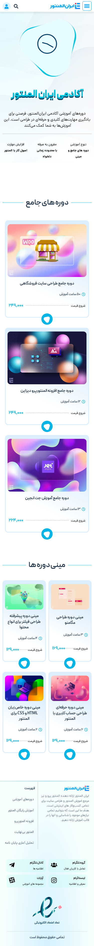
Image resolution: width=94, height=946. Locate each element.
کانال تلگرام (36, 863)
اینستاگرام (79, 878)
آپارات (40, 878)
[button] (87, 6)
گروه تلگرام (78, 863)
